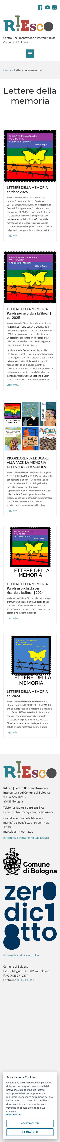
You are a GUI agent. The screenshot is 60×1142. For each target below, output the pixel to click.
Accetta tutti (30, 1123)
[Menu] (30, 53)
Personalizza (13, 1114)
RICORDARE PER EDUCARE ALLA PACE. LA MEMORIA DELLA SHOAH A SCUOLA (27, 462)
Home (7, 70)
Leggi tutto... (13, 235)
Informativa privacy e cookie (21, 955)
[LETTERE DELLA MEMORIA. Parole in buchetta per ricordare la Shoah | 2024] (30, 552)
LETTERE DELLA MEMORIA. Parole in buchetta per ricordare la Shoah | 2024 (28, 588)
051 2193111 (25, 980)
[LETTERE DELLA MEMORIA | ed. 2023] (30, 659)
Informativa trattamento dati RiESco (26, 837)
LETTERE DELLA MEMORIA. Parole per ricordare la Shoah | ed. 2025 (29, 313)
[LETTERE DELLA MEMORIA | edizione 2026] (30, 155)
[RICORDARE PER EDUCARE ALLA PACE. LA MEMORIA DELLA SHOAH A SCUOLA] (30, 426)
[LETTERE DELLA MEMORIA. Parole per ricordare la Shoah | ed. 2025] (30, 277)
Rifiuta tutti (30, 1132)
